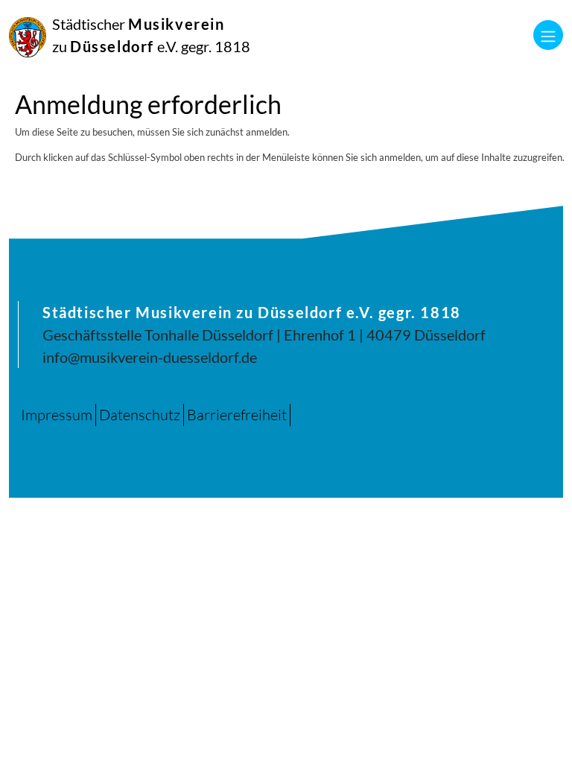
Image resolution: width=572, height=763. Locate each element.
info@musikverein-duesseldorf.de (149, 357)
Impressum (56, 414)
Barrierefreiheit (237, 414)
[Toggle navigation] (548, 35)
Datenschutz (139, 414)
